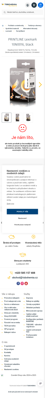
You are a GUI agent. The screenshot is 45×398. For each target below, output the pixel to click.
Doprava (29, 298)
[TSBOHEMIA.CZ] (9, 5)
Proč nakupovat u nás (12, 301)
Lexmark (9, 31)
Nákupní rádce (10, 332)
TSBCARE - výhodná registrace (34, 326)
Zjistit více (10, 203)
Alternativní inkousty (30, 28)
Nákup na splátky (32, 301)
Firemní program (11, 319)
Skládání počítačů (33, 308)
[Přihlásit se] (27, 5)
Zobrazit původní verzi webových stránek (23, 392)
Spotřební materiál (12, 28)
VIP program (9, 329)
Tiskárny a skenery (34, 25)
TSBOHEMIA (31, 386)
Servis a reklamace (11, 304)
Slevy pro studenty (11, 313)
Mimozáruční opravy (34, 311)
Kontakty (7, 352)
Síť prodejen (9, 349)
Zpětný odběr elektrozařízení (32, 315)
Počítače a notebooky (16, 25)
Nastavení (22, 218)
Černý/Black (20, 31)
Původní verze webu (12, 322)
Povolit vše (21, 211)
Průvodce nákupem (11, 298)
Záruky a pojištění (33, 304)
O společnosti (9, 346)
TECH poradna (9, 326)
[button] (6, 117)
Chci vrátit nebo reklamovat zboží (11, 309)
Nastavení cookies (11, 369)
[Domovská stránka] (3, 26)
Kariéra (7, 356)
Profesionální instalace (31, 336)
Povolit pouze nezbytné (22, 225)
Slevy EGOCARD (10, 316)
